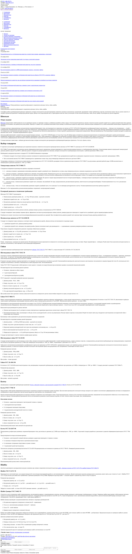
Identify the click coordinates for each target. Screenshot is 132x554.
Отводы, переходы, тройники (11, 39)
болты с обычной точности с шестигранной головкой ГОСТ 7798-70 (48, 384)
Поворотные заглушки (9, 42)
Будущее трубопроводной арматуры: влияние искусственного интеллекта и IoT (21, 90)
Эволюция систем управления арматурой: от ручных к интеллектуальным (20, 59)
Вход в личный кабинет (7, 9)
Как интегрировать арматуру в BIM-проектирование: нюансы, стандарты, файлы (22, 69)
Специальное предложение (8, 48)
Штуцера (6, 46)
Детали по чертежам (9, 35)
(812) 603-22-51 (10, 2)
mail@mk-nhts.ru (9, 8)
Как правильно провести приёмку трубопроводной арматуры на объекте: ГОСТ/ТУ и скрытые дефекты (28, 75)
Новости (7, 105)
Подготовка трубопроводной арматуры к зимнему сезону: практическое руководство (23, 85)
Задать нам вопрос (30, 536)
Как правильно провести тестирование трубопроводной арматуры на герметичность (23, 95)
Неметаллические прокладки (11, 44)
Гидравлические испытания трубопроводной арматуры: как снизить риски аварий (22, 101)
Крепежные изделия (9, 43)
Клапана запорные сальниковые (12, 36)
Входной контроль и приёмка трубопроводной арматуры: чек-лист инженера (21, 64)
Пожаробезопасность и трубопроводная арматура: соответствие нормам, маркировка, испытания (26, 54)
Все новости (4, 103)
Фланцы (6, 33)
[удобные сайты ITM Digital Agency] (6, 539)
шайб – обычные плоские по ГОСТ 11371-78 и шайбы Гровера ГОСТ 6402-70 (78, 468)
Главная (3, 105)
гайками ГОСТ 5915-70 (38, 249)
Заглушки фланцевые (9, 40)
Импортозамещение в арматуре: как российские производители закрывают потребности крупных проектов (29, 80)
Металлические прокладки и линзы (13, 38)
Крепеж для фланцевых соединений (19, 532)
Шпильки (3, 122)
